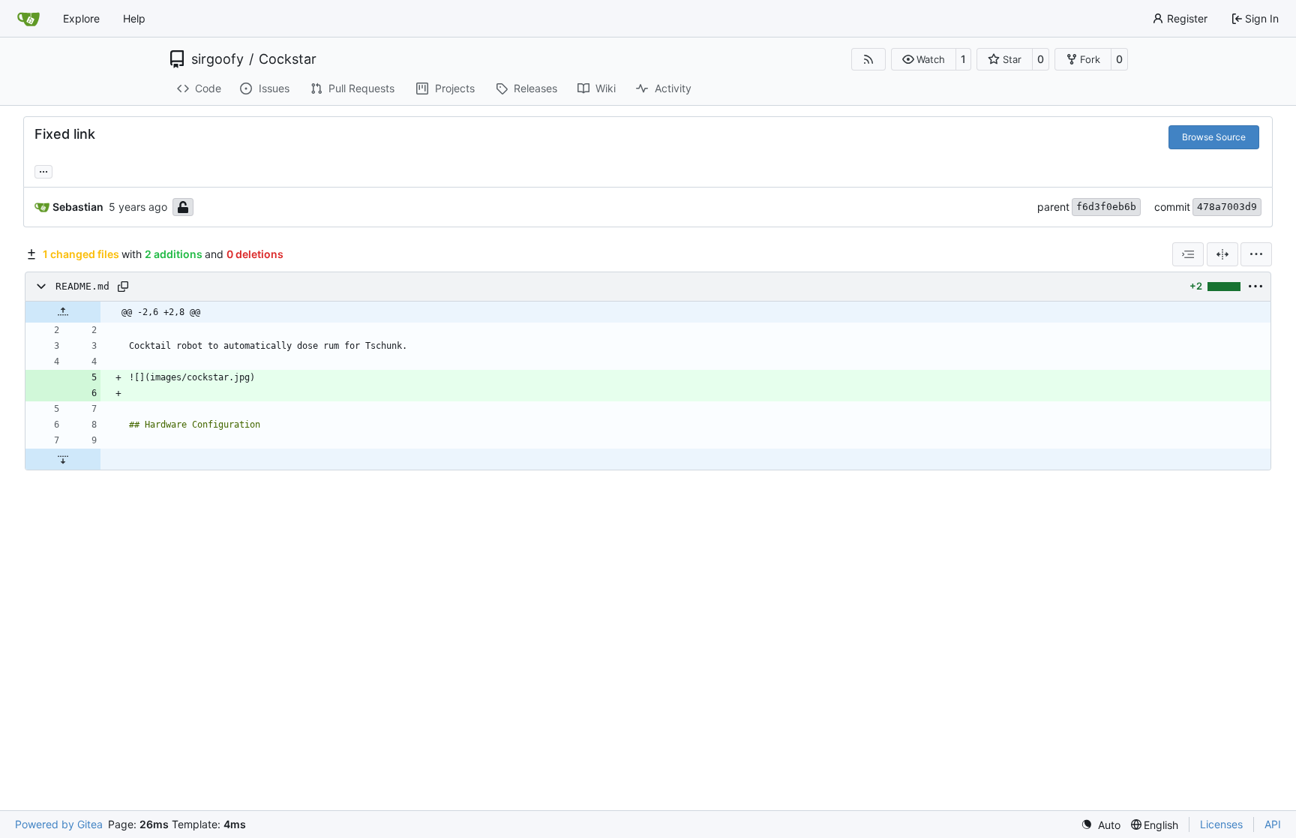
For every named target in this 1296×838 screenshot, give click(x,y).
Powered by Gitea (59, 824)
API (1272, 824)
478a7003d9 (1227, 206)
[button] (923, 59)
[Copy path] (123, 286)
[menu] (1256, 254)
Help (134, 18)
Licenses (1221, 824)
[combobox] (1188, 254)
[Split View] (1222, 254)
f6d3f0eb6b (1106, 206)
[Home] (29, 18)
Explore (81, 18)
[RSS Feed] (868, 59)
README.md (83, 286)
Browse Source (1214, 137)
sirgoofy (217, 59)
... (43, 170)
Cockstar (287, 59)
